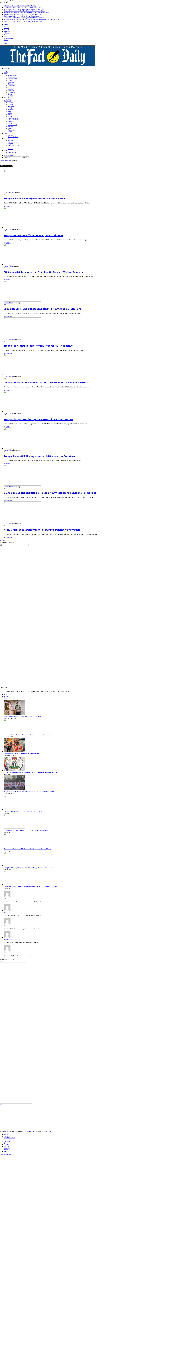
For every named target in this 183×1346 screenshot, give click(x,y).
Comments (7, 698)
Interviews (11, 90)
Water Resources (13, 118)
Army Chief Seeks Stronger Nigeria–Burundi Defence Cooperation (42, 529)
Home (6, 72)
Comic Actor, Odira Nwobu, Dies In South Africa (21, 754)
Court (9, 99)
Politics (7, 97)
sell (5, 912)
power (9, 111)
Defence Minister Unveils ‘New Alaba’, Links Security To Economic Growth (46, 382)
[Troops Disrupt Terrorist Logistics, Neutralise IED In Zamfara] (22, 411)
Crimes (10, 80)
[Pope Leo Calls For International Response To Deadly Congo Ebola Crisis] (14, 884)
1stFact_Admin (8, 192)
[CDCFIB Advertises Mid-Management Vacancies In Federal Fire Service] (14, 770)
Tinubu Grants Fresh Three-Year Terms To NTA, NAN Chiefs (22, 7)
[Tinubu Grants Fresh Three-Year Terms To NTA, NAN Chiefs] (14, 828)
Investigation (11, 92)
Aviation (10, 102)
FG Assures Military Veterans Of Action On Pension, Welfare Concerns (44, 272)
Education (11, 82)
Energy (10, 108)
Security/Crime (12, 78)
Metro (9, 87)
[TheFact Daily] (47, 65)
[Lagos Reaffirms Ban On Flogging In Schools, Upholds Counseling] (14, 733)
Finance (10, 132)
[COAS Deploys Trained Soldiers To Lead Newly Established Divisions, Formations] (22, 485)
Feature (7, 138)
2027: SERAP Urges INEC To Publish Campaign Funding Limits (23, 21)
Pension (10, 116)
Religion (10, 144)
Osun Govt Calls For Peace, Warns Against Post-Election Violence (24, 18)
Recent (6, 696)
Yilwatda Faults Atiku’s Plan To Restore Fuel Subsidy (20, 6)
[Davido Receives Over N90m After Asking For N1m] (14, 714)
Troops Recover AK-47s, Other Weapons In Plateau (33, 235)
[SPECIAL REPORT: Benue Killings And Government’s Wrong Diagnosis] (14, 789)
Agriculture (11, 106)
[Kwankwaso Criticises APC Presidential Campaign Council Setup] (14, 847)
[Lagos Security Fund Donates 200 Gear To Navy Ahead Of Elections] (22, 301)
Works (10, 113)
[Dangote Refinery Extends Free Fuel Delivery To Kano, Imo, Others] (14, 865)
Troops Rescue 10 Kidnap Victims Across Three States (34, 198)
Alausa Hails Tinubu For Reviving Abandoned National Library (23, 14)
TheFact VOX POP (14, 145)
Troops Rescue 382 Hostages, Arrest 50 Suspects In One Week (39, 456)
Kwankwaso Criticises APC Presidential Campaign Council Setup (24, 9)
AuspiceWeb (47, 1131)
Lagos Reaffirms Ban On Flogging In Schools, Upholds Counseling (27, 735)
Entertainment (12, 152)
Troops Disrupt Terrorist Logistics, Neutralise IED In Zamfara (38, 419)
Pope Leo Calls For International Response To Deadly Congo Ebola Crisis (26, 12)
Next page (3, 540)
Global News (12, 75)
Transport (10, 121)
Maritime (10, 126)
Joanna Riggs (8, 939)
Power (10, 128)
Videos (10, 147)
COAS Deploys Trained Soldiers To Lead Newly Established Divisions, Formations (50, 492)
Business (7, 101)
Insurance (10, 123)
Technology (11, 130)
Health (10, 94)
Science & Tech (12, 125)
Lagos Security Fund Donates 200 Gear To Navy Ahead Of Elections (42, 309)
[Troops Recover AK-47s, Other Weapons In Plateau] (22, 227)
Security (10, 89)
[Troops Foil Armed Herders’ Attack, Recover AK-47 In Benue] (22, 338)
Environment (11, 77)
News (6, 73)
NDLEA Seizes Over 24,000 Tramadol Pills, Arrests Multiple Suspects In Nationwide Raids (31, 19)
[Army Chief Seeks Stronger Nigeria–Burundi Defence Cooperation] (22, 522)
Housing (10, 109)
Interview (10, 142)
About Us (7, 1136)
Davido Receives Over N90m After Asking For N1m (22, 716)
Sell (5, 898)
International (11, 85)
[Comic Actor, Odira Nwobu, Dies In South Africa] (14, 751)
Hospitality (11, 140)
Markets (10, 114)
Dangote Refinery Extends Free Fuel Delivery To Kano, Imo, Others (24, 11)
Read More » (8, 206)
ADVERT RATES (9, 1138)
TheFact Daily (30, 1131)
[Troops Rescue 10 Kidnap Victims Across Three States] (22, 190)
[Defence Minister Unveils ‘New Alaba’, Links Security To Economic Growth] (22, 374)
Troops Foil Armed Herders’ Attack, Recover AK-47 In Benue (38, 345)
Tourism (10, 149)
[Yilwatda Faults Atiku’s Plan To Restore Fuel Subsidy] (14, 809)
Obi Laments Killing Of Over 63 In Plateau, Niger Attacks (21, 16)
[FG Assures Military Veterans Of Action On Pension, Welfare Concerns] (22, 264)
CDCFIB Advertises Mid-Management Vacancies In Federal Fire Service (30, 772)
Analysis (10, 96)
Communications (13, 137)
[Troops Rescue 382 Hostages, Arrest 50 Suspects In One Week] (22, 448)
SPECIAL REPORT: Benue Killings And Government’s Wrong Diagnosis (29, 791)
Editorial (10, 135)
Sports (6, 150)
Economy (10, 104)
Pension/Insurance (13, 120)
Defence (10, 84)
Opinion (7, 133)
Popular (6, 694)
